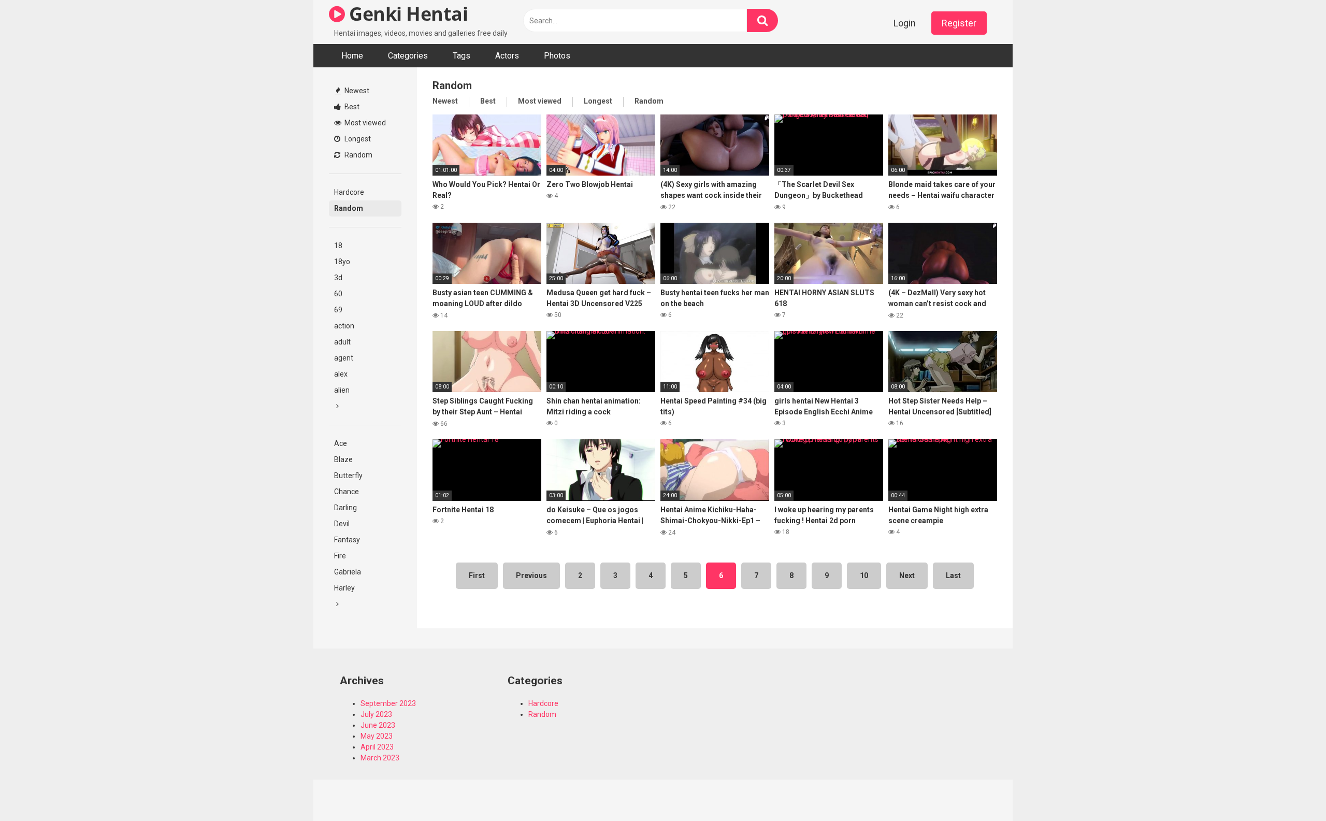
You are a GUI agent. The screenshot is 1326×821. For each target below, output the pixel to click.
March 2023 (380, 758)
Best (351, 107)
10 (864, 575)
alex (341, 374)
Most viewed (364, 123)
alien (342, 390)
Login (904, 23)
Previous (531, 575)
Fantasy (347, 540)
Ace (340, 443)
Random (357, 155)
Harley (344, 588)
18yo (342, 261)
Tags (461, 56)
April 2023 (377, 747)
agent (343, 358)
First (477, 575)
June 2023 (378, 725)
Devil (342, 524)
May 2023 (377, 736)
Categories (408, 56)
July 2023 (376, 714)
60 (338, 294)
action (344, 326)
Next (907, 575)
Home (352, 56)
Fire (340, 556)
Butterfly (348, 475)
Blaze (343, 459)
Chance (346, 491)
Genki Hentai (406, 13)
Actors (507, 56)
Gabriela (347, 572)
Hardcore (349, 192)
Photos (557, 56)
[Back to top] (1291, 789)
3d (338, 277)
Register (959, 23)
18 (338, 245)
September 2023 (388, 703)
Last (953, 575)
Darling (345, 507)
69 (338, 310)
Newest (356, 91)
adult (342, 342)
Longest (357, 139)
